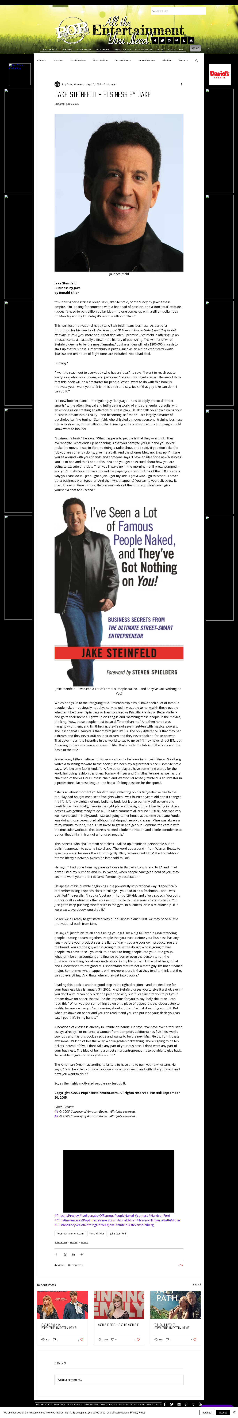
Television (167, 60)
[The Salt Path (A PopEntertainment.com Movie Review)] (175, 1305)
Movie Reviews (78, 60)
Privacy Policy (137, 1412)
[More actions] (181, 84)
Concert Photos (123, 60)
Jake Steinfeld (118, 1233)
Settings (206, 1412)
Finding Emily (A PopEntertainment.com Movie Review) (58, 1326)
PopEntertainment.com (70, 1233)
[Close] (234, 1412)
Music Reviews (100, 60)
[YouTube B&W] (191, 40)
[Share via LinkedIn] (73, 1254)
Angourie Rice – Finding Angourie (118, 1325)
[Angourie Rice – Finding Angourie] (119, 1305)
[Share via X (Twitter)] (64, 1254)
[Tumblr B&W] (184, 40)
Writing (74, 1242)
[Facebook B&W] (155, 40)
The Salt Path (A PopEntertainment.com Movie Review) (172, 1326)
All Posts (41, 60)
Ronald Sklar (97, 1233)
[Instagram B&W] (169, 40)
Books (84, 1242)
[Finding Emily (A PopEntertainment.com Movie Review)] (62, 1305)
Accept (223, 1412)
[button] (196, 60)
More (182, 60)
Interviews (58, 60)
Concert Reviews (146, 60)
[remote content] (119, 1133)
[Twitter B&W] (162, 40)
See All (197, 1284)
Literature (61, 1242)
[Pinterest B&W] (177, 40)
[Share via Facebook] (56, 1254)
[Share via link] (81, 1254)
